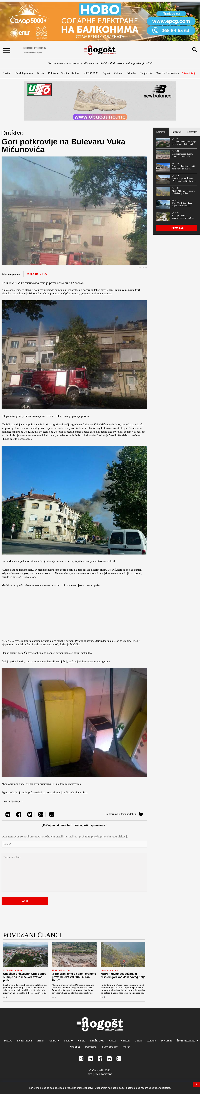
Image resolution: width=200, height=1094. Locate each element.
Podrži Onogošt (110, 1047)
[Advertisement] (74, 614)
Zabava (118, 73)
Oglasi (106, 73)
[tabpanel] (176, 185)
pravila (95, 836)
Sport (64, 73)
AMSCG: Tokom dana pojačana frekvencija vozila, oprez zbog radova (183, 204)
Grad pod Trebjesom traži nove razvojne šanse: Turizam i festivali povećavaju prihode (183, 167)
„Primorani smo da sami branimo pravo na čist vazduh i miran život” (74, 977)
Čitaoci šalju (189, 73)
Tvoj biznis (146, 73)
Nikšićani (125, 1040)
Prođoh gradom (24, 73)
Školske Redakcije (166, 73)
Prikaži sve (177, 227)
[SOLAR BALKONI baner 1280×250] (100, 21)
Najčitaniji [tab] (176, 132)
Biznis (40, 73)
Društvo (7, 73)
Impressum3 (91, 1047)
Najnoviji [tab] (160, 132)
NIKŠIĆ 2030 (91, 73)
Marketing (75, 1047)
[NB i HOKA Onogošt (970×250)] (100, 101)
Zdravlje (131, 73)
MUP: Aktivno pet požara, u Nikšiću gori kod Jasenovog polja (123, 975)
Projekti (126, 1047)
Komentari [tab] (192, 132)
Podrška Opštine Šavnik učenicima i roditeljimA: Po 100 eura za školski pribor (183, 179)
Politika (52, 73)
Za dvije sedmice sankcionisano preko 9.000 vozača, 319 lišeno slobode (183, 216)
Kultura (75, 73)
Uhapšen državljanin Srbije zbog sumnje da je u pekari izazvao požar (24, 977)
